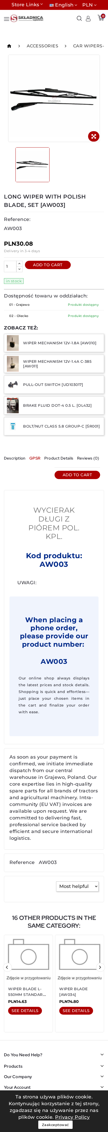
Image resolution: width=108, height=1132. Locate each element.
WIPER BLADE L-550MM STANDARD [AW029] (27, 995)
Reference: (17, 219)
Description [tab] (14, 458)
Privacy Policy (72, 1117)
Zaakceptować (55, 1125)
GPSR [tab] (34, 458)
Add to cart (48, 264)
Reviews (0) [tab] (88, 458)
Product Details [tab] (58, 458)
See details (25, 1010)
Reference (22, 862)
